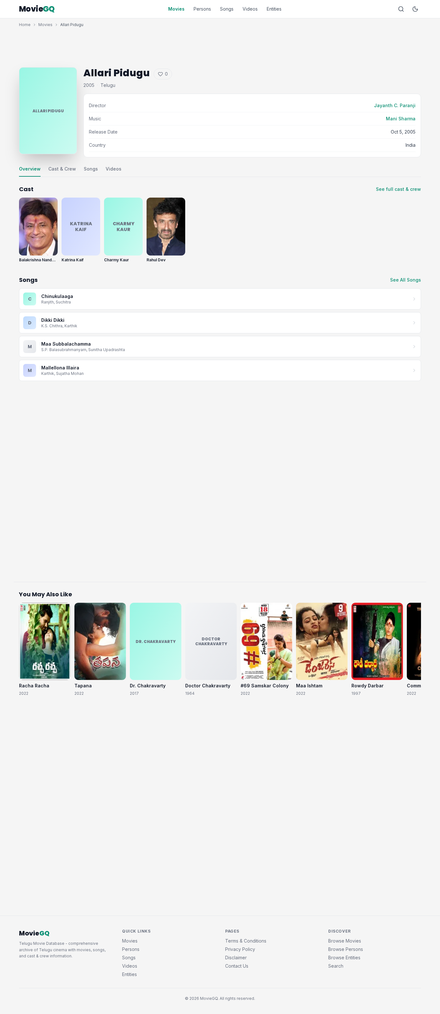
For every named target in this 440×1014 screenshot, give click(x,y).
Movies (176, 9)
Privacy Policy (240, 949)
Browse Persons (345, 949)
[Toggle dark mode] (415, 9)
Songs (227, 9)
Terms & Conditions (245, 941)
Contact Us (236, 966)
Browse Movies (344, 941)
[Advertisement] (220, 45)
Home (25, 24)
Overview (30, 169)
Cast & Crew (62, 169)
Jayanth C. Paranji (395, 105)
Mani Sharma (401, 118)
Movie (37, 9)
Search (335, 966)
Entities (274, 9)
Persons (202, 9)
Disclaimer (236, 957)
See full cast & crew (398, 189)
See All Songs (405, 280)
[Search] (401, 9)
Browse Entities (344, 957)
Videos (250, 9)
